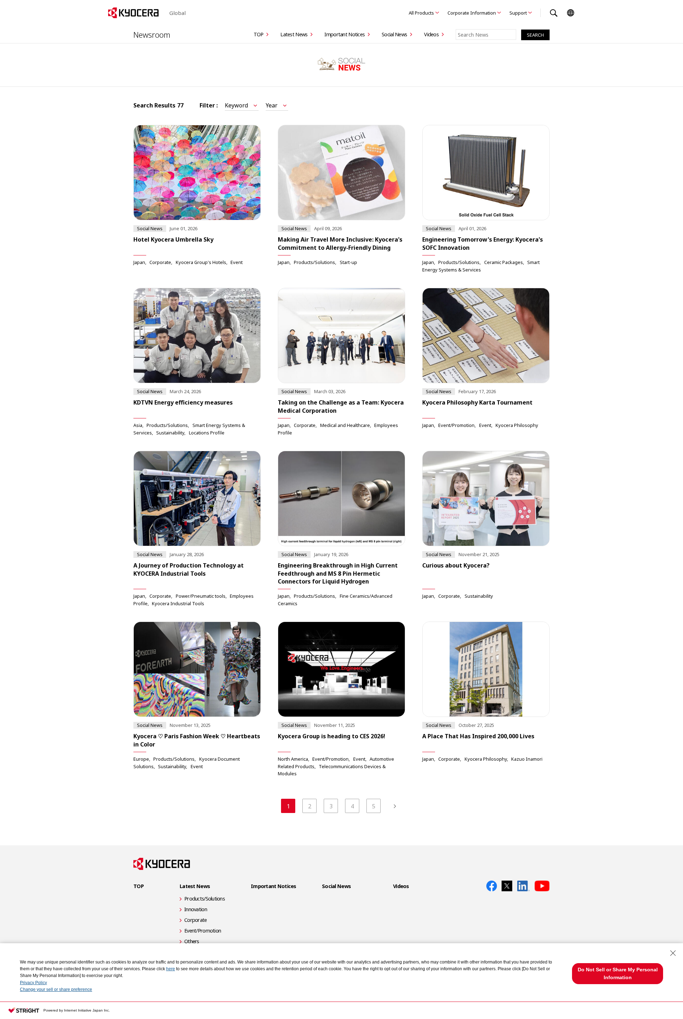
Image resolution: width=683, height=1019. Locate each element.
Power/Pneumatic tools (201, 596)
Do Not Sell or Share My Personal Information (618, 973)
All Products (421, 13)
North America (293, 759)
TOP (259, 34)
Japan (139, 262)
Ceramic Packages (503, 262)
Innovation (195, 909)
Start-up (348, 262)
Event (237, 262)
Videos (431, 34)
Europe (141, 759)
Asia (137, 425)
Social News (394, 34)
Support (518, 13)
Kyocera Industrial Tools (178, 603)
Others (191, 941)
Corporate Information (472, 13)
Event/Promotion (456, 425)
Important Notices (344, 34)
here (170, 968)
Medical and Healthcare (345, 425)
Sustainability (170, 432)
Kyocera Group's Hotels (201, 262)
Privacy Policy (33, 982)
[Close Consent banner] (673, 953)
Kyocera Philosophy (517, 425)
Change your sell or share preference (56, 989)
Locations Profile (206, 432)
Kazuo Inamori (526, 759)
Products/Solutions (314, 262)
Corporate (160, 262)
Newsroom (151, 34)
